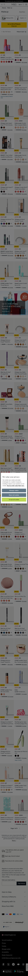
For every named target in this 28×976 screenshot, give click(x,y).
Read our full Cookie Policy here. (15, 485)
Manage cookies (14, 490)
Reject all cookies (14, 495)
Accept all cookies (14, 499)
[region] (14, 488)
